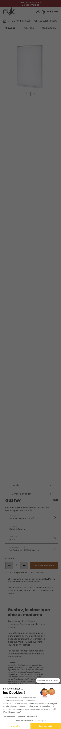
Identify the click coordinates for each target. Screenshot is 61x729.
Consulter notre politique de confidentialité (20, 716)
